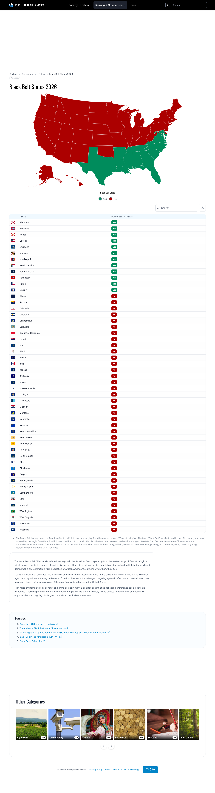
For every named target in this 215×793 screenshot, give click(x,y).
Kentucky (24, 376)
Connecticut (26, 320)
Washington (26, 511)
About (123, 769)
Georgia (24, 240)
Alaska (23, 296)
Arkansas (24, 228)
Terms (107, 769)
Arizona (23, 302)
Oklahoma (25, 468)
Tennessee (25, 277)
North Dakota (26, 455)
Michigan (24, 394)
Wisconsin (25, 523)
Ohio (22, 462)
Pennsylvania (26, 480)
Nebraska (25, 419)
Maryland (24, 253)
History (41, 74)
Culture (13, 74)
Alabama (24, 222)
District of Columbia (30, 333)
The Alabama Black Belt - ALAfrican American (43, 628)
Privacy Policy (95, 769)
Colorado (24, 314)
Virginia (23, 290)
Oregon (23, 474)
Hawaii (23, 339)
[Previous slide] (104, 746)
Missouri (24, 406)
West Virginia (26, 517)
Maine (23, 382)
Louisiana (24, 247)
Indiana (23, 357)
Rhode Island (26, 486)
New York (25, 449)
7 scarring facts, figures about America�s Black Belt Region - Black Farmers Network (64, 632)
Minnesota (25, 400)
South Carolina (27, 271)
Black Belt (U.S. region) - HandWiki (37, 624)
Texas (23, 283)
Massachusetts (27, 388)
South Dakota (27, 492)
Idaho (22, 345)
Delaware (24, 326)
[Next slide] (111, 746)
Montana (24, 412)
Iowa (22, 363)
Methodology (133, 769)
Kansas (23, 369)
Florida (23, 234)
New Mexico (26, 443)
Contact (115, 769)
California (24, 308)
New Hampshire (28, 431)
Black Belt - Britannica (31, 641)
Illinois (23, 351)
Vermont (24, 505)
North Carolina (27, 265)
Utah (22, 499)
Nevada (24, 425)
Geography (27, 74)
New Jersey (26, 437)
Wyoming (24, 529)
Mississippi (25, 259)
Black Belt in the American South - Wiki (40, 636)
